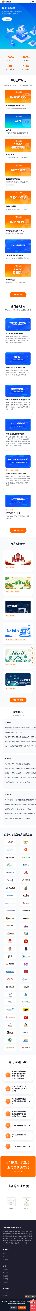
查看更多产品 (18, 295)
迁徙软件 (5, 1292)
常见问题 (5, 1279)
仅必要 (13, 1308)
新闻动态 (5, 1276)
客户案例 (5, 1259)
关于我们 (5, 1269)
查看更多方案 (18, 530)
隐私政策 (5, 1282)
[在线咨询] (32, 663)
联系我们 (5, 1273)
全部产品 (5, 1253)
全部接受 (22, 1308)
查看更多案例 (18, 700)
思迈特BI (5, 1295)
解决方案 (5, 1256)
